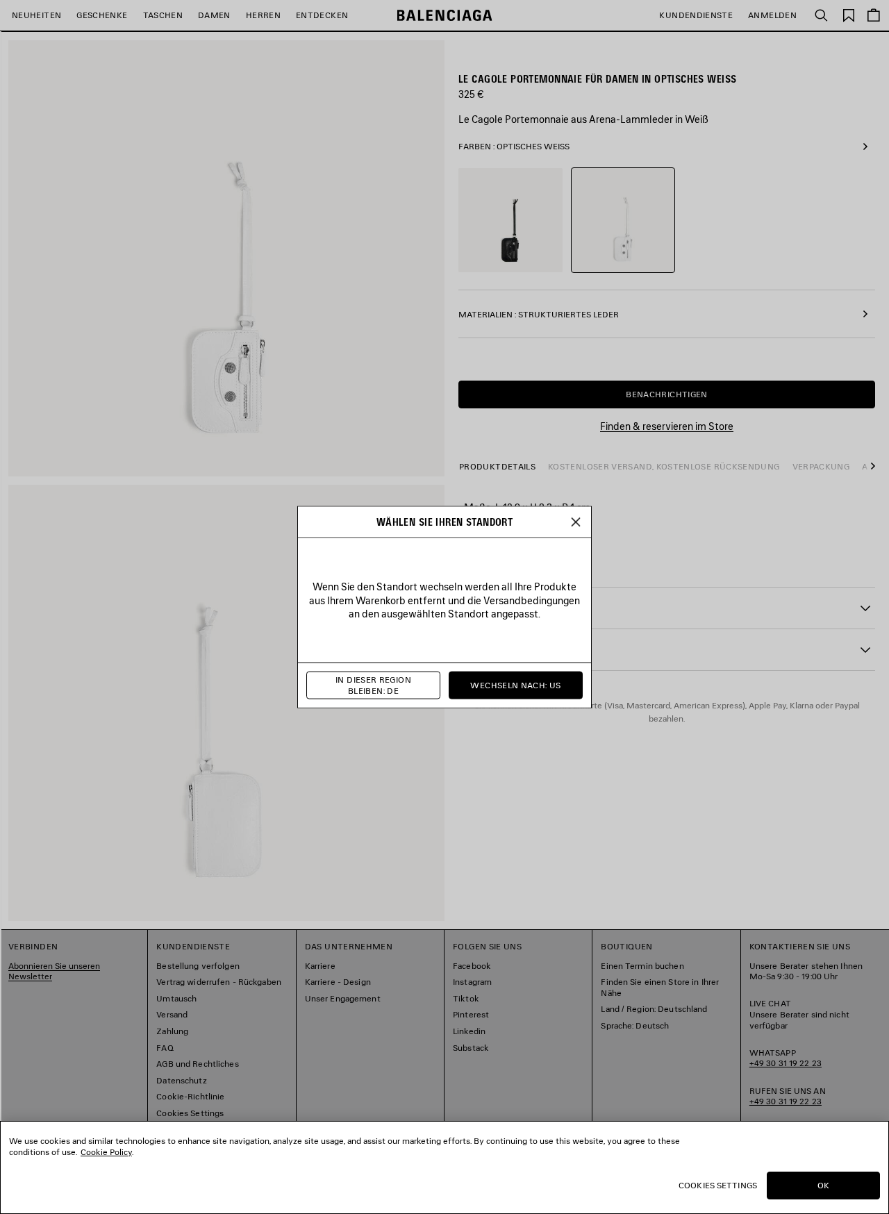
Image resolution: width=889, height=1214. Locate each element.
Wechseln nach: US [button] (515, 685)
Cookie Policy (106, 1152)
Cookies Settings (718, 1185)
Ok (823, 1185)
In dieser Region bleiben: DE (373, 685)
